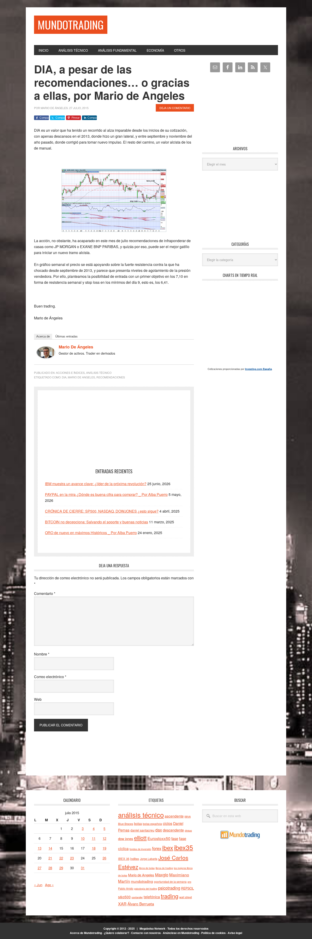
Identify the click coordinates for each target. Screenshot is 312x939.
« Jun (38, 884)
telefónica (152, 896)
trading (169, 896)
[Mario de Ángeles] (46, 356)
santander (137, 897)
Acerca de (43, 336)
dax (158, 830)
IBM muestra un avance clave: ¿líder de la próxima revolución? (95, 483)
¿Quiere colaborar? (116, 933)
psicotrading (169, 888)
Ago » (49, 884)
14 (50, 848)
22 (61, 858)
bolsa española (152, 824)
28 (50, 867)
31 (83, 867)
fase (174, 838)
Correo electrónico (50, 676)
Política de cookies (213, 933)
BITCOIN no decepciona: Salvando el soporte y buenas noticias (96, 521)
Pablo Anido (125, 888)
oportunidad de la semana (170, 881)
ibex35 (183, 847)
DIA (64, 377)
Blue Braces (125, 824)
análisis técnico (141, 814)
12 (104, 838)
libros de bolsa (147, 868)
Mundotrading (71, 24)
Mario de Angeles (81, 377)
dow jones (125, 838)
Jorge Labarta (148, 859)
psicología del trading (145, 888)
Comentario (44, 593)
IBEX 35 (123, 858)
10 (83, 838)
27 (39, 867)
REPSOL (187, 888)
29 (61, 867)
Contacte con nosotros (146, 933)
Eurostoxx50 (159, 838)
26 (104, 858)
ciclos (167, 823)
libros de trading (164, 868)
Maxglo (161, 874)
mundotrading (142, 881)
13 (39, 848)
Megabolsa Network (152, 928)
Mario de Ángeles (76, 347)
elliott (140, 838)
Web (38, 699)
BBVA (188, 816)
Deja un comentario (174, 108)
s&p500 (124, 896)
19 (104, 848)
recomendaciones (110, 377)
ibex (167, 847)
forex (156, 848)
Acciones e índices (70, 373)
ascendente (174, 816)
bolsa (138, 823)
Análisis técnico (98, 373)
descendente (173, 829)
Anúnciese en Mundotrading (181, 933)
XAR (122, 904)
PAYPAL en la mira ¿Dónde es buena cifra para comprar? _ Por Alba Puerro (106, 494)
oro (189, 881)
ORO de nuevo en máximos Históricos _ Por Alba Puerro (91, 532)
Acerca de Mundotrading (86, 933)
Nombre (41, 654)
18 (93, 848)
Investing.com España (258, 369)
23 (72, 858)
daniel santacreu (142, 830)
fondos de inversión (140, 849)
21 (50, 858)
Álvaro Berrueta (140, 904)
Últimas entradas (66, 336)
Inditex (134, 858)
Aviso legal (235, 933)
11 (93, 838)
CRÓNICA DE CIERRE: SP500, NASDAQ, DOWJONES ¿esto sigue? (102, 511)
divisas (188, 830)
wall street (185, 897)
